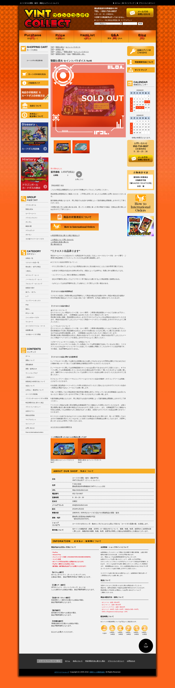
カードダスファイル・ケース (35, 326)
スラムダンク (30, 230)
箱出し (28, 309)
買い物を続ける (56, 244)
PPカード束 (29, 313)
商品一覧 (87, 36)
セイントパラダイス (73, 47)
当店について (34, 105)
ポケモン (29, 234)
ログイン (99, 20)
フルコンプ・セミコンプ (34, 283)
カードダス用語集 (34, 137)
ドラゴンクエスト (32, 218)
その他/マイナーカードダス (35, 239)
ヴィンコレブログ (32, 373)
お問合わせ (131, 661)
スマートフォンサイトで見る (49, 661)
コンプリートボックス (33, 300)
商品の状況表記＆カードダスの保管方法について (34, 94)
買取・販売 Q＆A (115, 36)
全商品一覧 (29, 258)
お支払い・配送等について (34, 115)
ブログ (142, 36)
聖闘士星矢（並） (78, 54)
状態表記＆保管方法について (35, 381)
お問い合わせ (30, 428)
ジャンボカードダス (32, 317)
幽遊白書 (29, 226)
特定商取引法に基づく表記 (35, 402)
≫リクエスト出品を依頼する (61, 427)
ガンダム (29, 222)
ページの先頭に (146, 646)
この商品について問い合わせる (62, 240)
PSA (27, 305)
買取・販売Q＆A (31, 369)
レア (27, 296)
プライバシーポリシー (147, 3)
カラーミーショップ (61, 672)
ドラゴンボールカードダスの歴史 (34, 173)
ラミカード (29, 322)
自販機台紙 (29, 330)
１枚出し (29, 271)
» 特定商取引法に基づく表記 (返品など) (65, 235)
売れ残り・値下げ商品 (33, 267)
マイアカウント (126, 20)
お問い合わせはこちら (141, 11)
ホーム (117, 3)
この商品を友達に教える (60, 242)
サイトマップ (129, 3)
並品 (69, 54)
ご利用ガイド (34, 83)
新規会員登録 (112, 20)
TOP (52, 47)
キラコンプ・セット (32, 275)
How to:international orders (34, 432)
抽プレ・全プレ (31, 292)
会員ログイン (30, 411)
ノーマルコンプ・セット (34, 279)
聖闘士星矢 (29, 209)
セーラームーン (31, 213)
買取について (32, 36)
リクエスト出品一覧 (32, 262)
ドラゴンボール (31, 205)
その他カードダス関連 (33, 334)
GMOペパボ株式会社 (97, 672)
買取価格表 (60, 36)
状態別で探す (30, 288)
